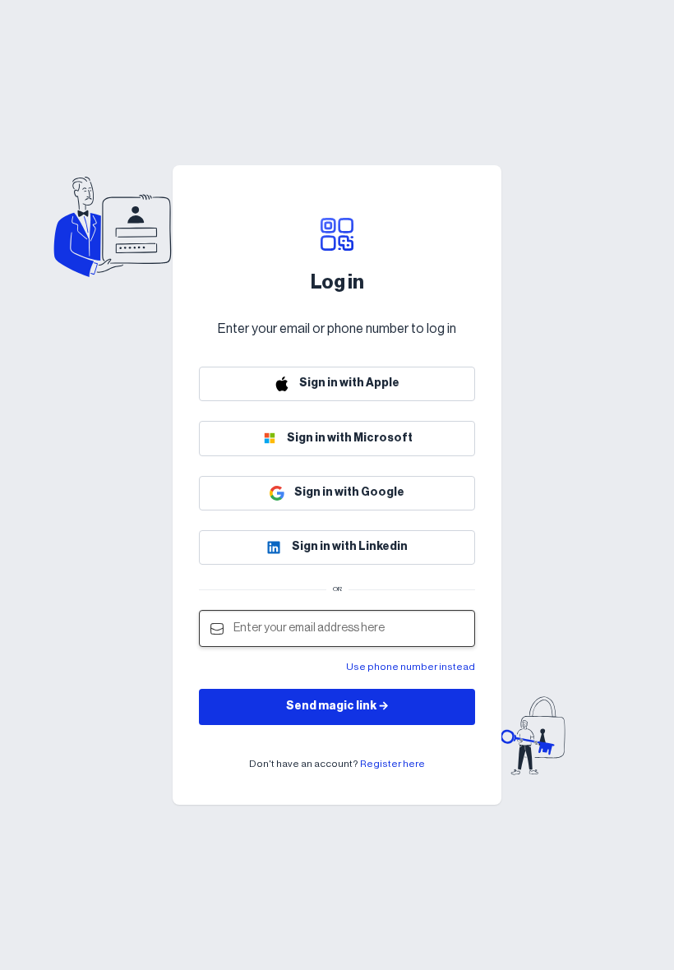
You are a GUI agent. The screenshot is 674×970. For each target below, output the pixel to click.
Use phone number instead (410, 667)
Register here (392, 764)
